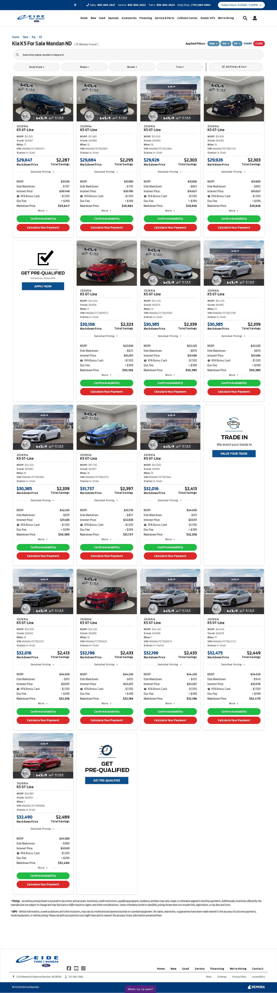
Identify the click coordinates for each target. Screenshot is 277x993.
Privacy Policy (239, 976)
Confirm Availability (43, 218)
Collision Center (187, 18)
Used (102, 18)
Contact (257, 968)
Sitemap (221, 976)
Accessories (129, 18)
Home (84, 18)
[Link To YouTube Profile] (76, 968)
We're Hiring (226, 18)
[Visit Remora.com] (256, 988)
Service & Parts (164, 18)
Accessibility (258, 976)
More (41, 210)
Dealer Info (208, 18)
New (93, 18)
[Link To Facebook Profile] (69, 968)
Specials (113, 18)
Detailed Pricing (41, 171)
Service (200, 968)
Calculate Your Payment (43, 227)
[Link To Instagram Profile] (83, 968)
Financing (145, 18)
